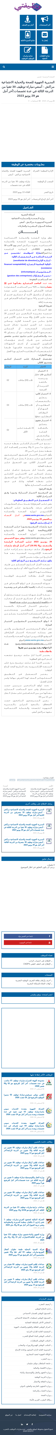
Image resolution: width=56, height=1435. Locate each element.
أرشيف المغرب (45, 1304)
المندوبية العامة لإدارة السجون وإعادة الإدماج (33, 1350)
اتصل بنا (18, 1415)
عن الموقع (9, 1415)
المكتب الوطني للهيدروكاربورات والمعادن (34, 1345)
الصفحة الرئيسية (49, 77)
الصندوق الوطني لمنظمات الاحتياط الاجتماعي (33, 1318)
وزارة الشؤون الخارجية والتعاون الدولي (35, 1386)
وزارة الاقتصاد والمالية (42, 1368)
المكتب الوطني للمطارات (40, 1341)
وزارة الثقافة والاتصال (42, 1382)
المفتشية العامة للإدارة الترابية (39, 1331)
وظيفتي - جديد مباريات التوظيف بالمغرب (17, 1429)
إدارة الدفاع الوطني (43, 1309)
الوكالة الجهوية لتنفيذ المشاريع (39, 1354)
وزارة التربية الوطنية (43, 1377)
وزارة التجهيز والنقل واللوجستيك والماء (35, 1372)
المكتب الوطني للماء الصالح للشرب (36, 1336)
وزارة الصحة (46, 1395)
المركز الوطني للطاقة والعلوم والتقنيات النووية (32, 1327)
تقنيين (39, 77)
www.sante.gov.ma (34, 640)
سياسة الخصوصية (45, 1415)
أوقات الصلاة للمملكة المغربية (39, 984)
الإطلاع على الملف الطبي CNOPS (37, 964)
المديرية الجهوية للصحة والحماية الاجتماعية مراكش (36, 780)
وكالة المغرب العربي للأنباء (40, 1400)
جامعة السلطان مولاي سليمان (39, 1363)
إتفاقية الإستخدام (30, 1415)
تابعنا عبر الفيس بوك (25, 936)
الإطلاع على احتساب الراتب (40, 961)
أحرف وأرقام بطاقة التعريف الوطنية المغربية (33, 980)
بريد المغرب (46, 1359)
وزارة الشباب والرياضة (42, 1391)
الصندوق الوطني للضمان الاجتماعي (37, 1313)
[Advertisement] (28, 134)
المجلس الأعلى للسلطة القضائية (38, 1322)
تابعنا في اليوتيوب (25, 943)
